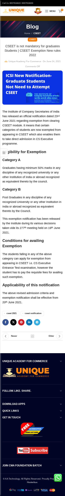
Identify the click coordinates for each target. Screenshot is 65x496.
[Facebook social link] (5, 322)
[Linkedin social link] (29, 322)
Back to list (32, 336)
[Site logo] (13, 11)
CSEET (37, 33)
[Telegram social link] (37, 322)
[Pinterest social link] (21, 322)
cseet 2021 (11, 313)
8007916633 (27, 3)
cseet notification (33, 313)
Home (27, 33)
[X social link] (13, 322)
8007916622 (15, 3)
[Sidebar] (4, 153)
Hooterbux (32, 482)
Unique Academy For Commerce (25, 61)
